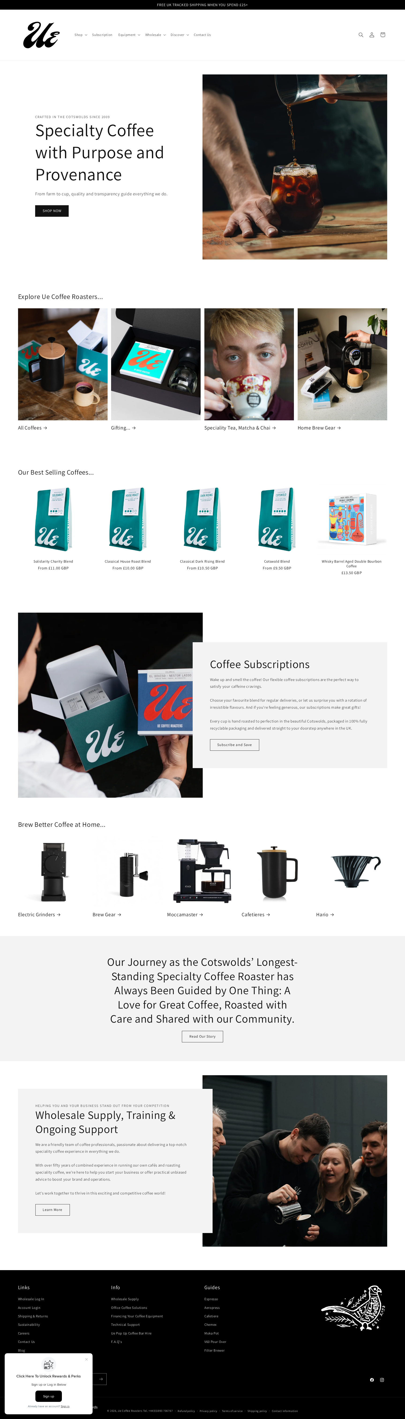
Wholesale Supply (125, 1299)
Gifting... (120, 428)
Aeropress (212, 1307)
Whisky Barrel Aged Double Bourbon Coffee (352, 563)
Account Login (29, 1307)
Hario (322, 914)
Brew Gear (104, 914)
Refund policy (186, 1411)
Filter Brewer (214, 1350)
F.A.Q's (116, 1341)
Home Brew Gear (316, 428)
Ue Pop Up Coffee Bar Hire (131, 1333)
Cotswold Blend (277, 561)
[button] (80, 35)
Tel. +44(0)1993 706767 (158, 1410)
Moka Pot (211, 1333)
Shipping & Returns (33, 1316)
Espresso (211, 1299)
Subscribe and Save (234, 744)
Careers (24, 1333)
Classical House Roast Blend (128, 561)
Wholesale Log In (31, 1299)
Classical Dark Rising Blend (202, 561)
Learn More (53, 1209)
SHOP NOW (52, 210)
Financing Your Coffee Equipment (137, 1316)
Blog (21, 1350)
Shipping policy (257, 1411)
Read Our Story (202, 1036)
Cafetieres (253, 914)
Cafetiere (211, 1316)
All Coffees (30, 428)
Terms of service (232, 1411)
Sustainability (29, 1324)
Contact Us (26, 1341)
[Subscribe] (100, 1379)
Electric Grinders (36, 914)
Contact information (285, 1411)
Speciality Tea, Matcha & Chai (237, 428)
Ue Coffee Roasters (130, 1410)
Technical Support (125, 1324)
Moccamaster (182, 914)
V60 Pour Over (215, 1341)
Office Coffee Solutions (129, 1307)
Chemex (210, 1324)
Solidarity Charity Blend (53, 561)
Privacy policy (208, 1411)
